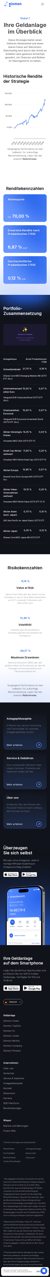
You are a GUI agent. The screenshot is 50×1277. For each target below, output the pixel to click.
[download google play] (29, 874)
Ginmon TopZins (12, 1025)
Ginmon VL (9, 1030)
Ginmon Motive (11, 1040)
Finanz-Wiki (9, 1130)
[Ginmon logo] (12, 4)
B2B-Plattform (11, 1103)
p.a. (24, 278)
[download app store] (11, 874)
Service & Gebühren (14, 1078)
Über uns (8, 1068)
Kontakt (7, 1088)
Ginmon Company (12, 1045)
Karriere (7, 1098)
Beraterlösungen (12, 1108)
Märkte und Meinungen (15, 1125)
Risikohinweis (29, 159)
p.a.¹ (25, 248)
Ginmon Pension (12, 1050)
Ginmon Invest (11, 1020)
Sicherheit (8, 1073)
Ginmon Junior (11, 1035)
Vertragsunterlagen (33, 1149)
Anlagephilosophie (13, 1083)
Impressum (30, 1157)
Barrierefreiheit (9, 1157)
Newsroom (9, 1093)
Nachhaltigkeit (9, 1153)
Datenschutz (31, 1153)
